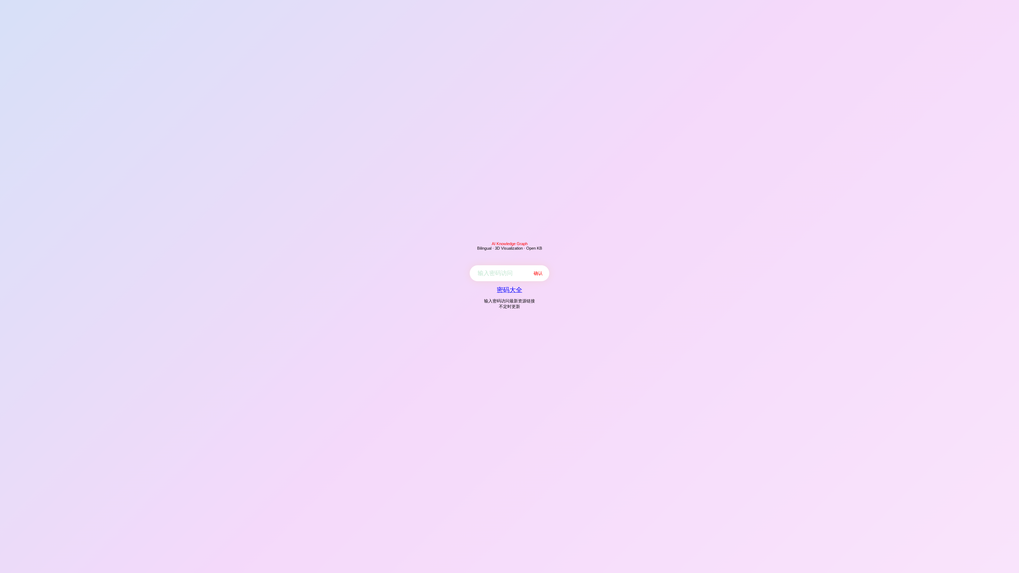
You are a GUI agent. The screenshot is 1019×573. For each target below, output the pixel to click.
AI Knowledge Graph (510, 243)
